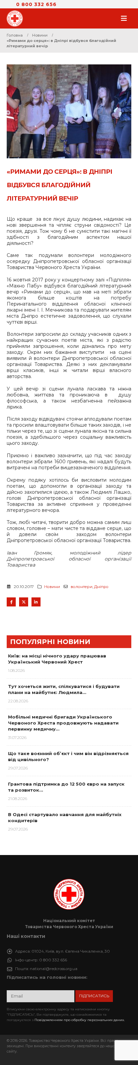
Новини (52, 586)
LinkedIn (36, 601)
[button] (126, 18)
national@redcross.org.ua (53, 968)
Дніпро (101, 586)
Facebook (11, 601)
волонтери (81, 586)
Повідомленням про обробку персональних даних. (79, 1020)
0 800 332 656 (36, 4)
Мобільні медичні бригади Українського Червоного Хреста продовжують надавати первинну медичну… (63, 723)
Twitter (23, 601)
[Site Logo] (17, 18)
